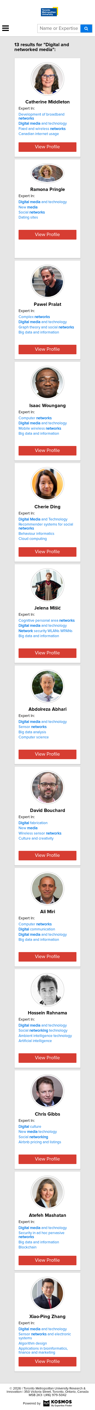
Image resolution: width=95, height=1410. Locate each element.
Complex (34, 317)
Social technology (43, 1031)
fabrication (33, 823)
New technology (38, 1132)
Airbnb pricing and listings (40, 1142)
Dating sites (28, 217)
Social (32, 212)
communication (37, 929)
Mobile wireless (40, 429)
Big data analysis (32, 732)
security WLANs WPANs (45, 631)
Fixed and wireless (42, 129)
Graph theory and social (46, 327)
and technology (43, 124)
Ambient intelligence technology (45, 1036)
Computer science (34, 737)
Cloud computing (33, 539)
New (28, 207)
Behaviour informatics (36, 534)
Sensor (33, 727)
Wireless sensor (40, 833)
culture (30, 1127)
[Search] (86, 28)
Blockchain (27, 1247)
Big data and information (39, 332)
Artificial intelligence (35, 1041)
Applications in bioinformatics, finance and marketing (43, 1351)
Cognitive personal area (47, 621)
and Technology (43, 519)
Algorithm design (33, 1343)
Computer (35, 418)
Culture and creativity (36, 838)
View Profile (47, 147)
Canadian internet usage (39, 134)
